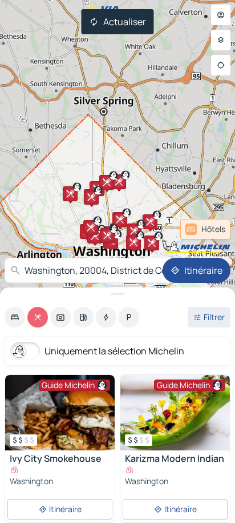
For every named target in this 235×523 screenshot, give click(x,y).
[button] (150, 221)
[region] (60, 412)
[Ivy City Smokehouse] (60, 412)
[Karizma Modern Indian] (175, 412)
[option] (15, 317)
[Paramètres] (220, 40)
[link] (205, 229)
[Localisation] (220, 65)
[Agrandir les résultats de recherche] (117, 294)
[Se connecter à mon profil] (220, 15)
